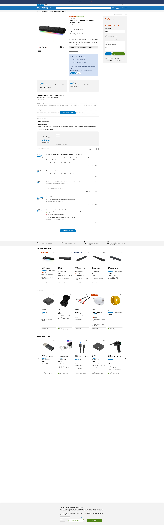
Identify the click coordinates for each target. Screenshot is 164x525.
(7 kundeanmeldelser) (51, 270)
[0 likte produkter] (123, 7)
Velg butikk (50, 283)
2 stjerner (58, 139)
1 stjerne (57, 141)
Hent (109, 53)
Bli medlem (73, 73)
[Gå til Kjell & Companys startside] (43, 8)
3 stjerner (58, 137)
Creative (73, 24)
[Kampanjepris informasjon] (115, 19)
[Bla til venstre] (38, 269)
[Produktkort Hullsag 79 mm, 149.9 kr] (115, 300)
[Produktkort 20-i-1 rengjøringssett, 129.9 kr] (65, 346)
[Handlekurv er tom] (126, 7)
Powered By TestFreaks (92, 226)
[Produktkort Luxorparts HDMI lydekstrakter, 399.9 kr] (98, 346)
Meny (53, 8)
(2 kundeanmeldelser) (118, 271)
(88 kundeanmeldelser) (62, 271)
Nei (96, 165)
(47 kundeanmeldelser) (95, 315)
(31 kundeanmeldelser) (95, 359)
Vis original (62, 188)
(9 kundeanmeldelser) (118, 312)
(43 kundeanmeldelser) (79, 315)
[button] (39, 47)
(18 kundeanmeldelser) (95, 271)
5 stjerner (58, 134)
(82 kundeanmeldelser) (45, 313)
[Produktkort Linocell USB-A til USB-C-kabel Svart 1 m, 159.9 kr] (82, 346)
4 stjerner (58, 135)
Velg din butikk (108, 48)
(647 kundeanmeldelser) (46, 359)
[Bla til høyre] (125, 269)
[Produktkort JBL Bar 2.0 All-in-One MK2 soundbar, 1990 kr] (115, 258)
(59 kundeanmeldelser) (62, 359)
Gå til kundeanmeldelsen (43, 89)
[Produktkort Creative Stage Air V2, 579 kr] (65, 258)
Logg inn (78, 73)
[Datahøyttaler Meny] (47, 11)
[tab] (40, 5)
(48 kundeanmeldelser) (79, 271)
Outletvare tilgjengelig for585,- (111, 36)
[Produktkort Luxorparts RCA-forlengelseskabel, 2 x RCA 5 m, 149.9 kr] (82, 300)
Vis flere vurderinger (68, 230)
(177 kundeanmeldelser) (112, 360)
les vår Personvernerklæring (76, 517)
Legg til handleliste (119, 14)
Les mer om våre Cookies (65, 517)
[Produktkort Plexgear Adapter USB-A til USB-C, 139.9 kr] (48, 346)
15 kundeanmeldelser (80, 29)
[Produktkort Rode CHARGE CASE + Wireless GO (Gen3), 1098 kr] (65, 300)
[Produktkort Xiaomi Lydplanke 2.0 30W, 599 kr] (98, 258)
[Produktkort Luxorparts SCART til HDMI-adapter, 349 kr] (48, 300)
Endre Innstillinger (62, 520)
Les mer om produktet (73, 51)
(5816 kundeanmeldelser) (79, 360)
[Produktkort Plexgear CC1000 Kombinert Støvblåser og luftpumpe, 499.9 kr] (115, 346)
